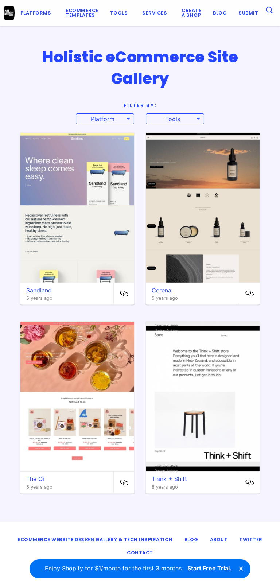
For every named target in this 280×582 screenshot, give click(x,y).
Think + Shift (169, 478)
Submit (248, 13)
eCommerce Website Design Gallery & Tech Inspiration (95, 539)
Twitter (250, 539)
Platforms (35, 13)
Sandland (39, 290)
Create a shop (191, 12)
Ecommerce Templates (82, 12)
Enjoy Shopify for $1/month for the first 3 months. (138, 568)
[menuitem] (37, 13)
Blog (220, 13)
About (219, 539)
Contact (140, 553)
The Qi (35, 478)
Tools (119, 13)
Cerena (161, 290)
